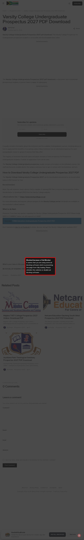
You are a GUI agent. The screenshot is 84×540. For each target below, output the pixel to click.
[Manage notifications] (79, 535)
